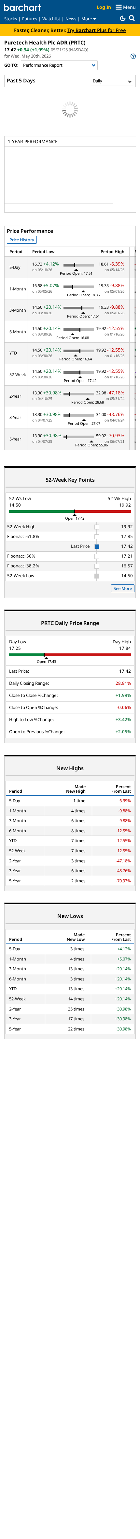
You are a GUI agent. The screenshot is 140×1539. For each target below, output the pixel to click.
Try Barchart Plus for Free (96, 30)
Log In (104, 7)
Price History (21, 240)
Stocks (10, 19)
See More (123, 588)
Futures (29, 19)
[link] (133, 56)
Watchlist (51, 19)
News (70, 19)
